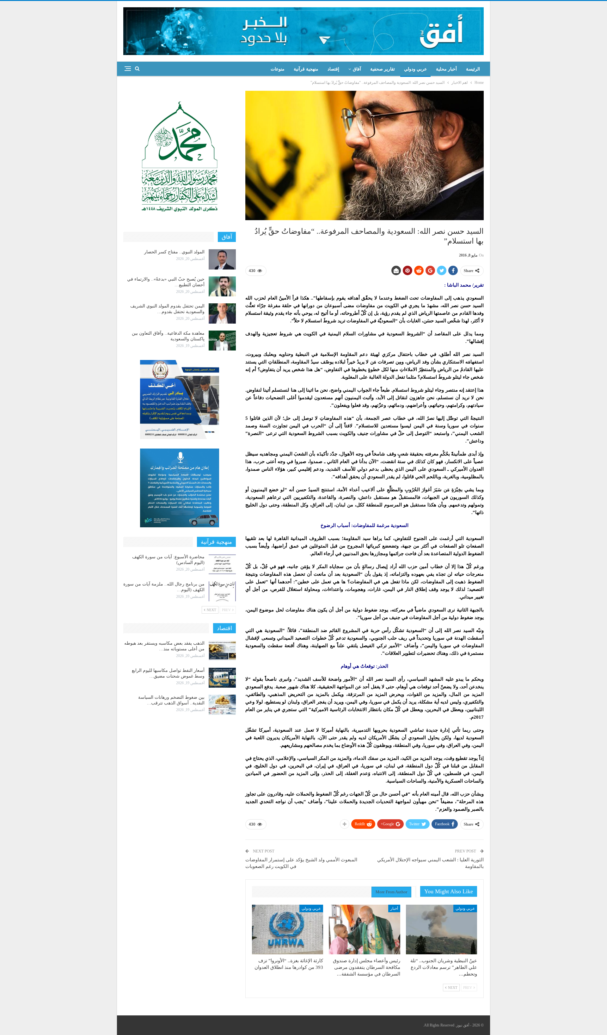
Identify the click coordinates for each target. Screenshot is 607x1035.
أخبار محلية (446, 69)
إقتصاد (333, 69)
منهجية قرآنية (306, 69)
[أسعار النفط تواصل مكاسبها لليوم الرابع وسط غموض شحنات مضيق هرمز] (222, 678)
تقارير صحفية (382, 69)
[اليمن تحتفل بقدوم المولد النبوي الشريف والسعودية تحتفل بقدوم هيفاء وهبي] (222, 313)
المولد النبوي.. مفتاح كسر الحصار (174, 252)
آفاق (357, 69)
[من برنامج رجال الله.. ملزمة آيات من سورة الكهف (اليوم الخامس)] (222, 591)
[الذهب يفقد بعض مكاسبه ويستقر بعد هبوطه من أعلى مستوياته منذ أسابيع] (222, 651)
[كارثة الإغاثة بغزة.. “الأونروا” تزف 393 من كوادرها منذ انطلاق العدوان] (287, 930)
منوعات (278, 69)
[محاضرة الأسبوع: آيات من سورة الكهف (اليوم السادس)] (222, 564)
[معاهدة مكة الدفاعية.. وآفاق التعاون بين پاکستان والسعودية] (222, 341)
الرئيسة (473, 69)
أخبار (394, 908)
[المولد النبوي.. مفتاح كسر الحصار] (222, 259)
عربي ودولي (415, 69)
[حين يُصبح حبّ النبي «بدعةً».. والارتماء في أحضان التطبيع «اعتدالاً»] (222, 286)
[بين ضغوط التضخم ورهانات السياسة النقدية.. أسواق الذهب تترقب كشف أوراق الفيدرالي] (222, 705)
